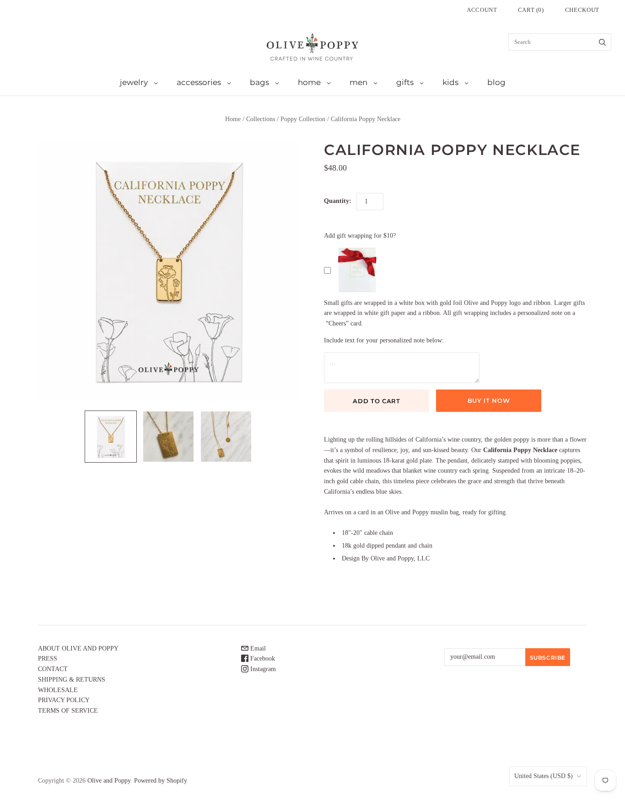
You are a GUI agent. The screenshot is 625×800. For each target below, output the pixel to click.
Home (233, 119)
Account (482, 9)
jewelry (134, 82)
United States (543, 776)
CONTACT (53, 669)
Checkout (582, 9)
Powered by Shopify (160, 780)
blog (496, 82)
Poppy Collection (302, 119)
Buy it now (489, 400)
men (358, 82)
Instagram (262, 669)
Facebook (261, 658)
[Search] (602, 42)
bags (259, 82)
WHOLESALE (58, 690)
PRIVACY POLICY (64, 700)
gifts (405, 82)
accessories (199, 82)
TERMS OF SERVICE (68, 710)
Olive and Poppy (108, 780)
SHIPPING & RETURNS (71, 679)
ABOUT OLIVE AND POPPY (78, 648)
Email (257, 648)
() (531, 9)
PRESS (47, 658)
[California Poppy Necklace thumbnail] (111, 437)
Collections (260, 119)
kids (450, 82)
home (309, 82)
